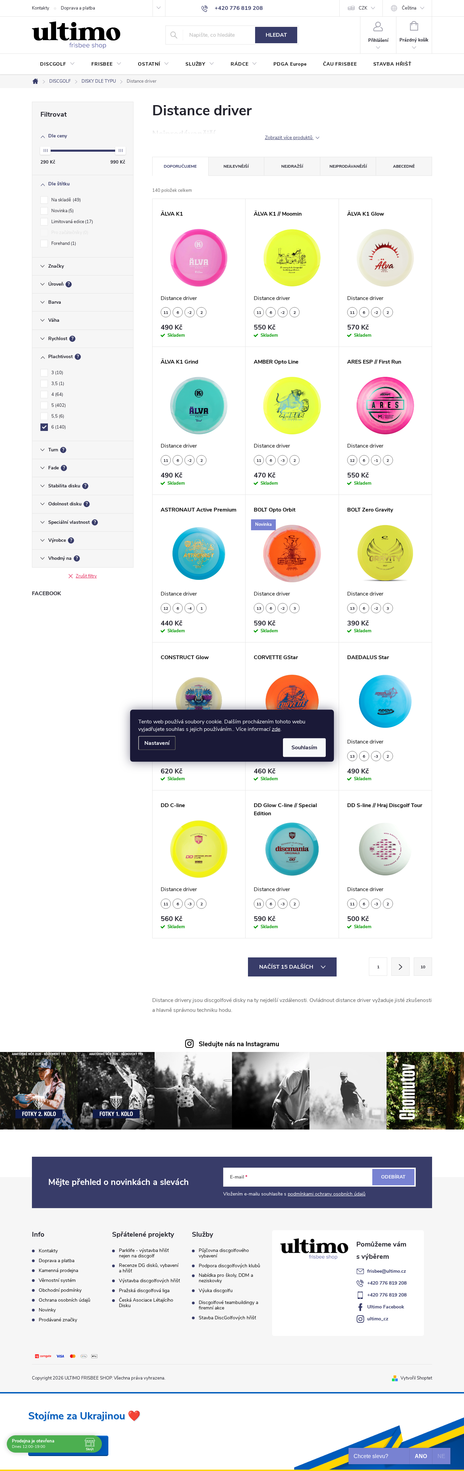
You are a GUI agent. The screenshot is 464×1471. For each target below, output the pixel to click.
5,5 (57, 416)
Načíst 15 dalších (287, 967)
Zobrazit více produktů (289, 138)
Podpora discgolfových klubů (229, 1266)
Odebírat (393, 1177)
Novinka (61, 211)
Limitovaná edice (71, 222)
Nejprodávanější (348, 166)
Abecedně (404, 166)
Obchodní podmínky (60, 1290)
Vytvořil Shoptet (416, 1378)
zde (276, 729)
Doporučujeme (180, 166)
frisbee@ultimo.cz (386, 1271)
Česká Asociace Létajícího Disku (146, 1303)
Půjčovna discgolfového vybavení (224, 1253)
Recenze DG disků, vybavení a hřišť (148, 1268)
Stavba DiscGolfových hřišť (227, 1318)
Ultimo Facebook (385, 1307)
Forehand (63, 243)
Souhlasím (304, 747)
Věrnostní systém (57, 1280)
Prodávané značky (58, 1320)
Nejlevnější (236, 166)
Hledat (276, 35)
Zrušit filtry (86, 576)
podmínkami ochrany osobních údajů (326, 1194)
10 (423, 967)
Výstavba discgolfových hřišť (149, 1281)
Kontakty (40, 8)
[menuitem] (57, 64)
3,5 (57, 384)
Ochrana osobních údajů (64, 1300)
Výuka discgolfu (216, 1290)
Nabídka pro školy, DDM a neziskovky (226, 1278)
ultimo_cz (377, 1319)
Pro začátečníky (69, 233)
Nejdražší (292, 166)
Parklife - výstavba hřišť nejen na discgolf (144, 1253)
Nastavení (156, 743)
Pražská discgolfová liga (144, 1290)
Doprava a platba (78, 8)
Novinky (47, 1310)
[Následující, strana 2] (400, 966)
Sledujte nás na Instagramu (239, 1044)
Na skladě (65, 200)
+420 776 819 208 (387, 1283)
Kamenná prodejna (58, 1270)
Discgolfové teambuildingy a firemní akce (228, 1305)
